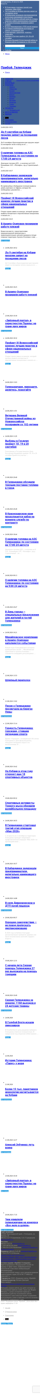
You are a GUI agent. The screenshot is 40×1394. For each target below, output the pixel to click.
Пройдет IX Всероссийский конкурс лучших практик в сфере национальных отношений (21, 20)
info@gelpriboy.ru (7, 1240)
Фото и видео (11, 112)
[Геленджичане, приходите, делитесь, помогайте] (17, 380)
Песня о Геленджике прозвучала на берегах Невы (19, 708)
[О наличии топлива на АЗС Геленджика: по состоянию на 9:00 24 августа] (17, 573)
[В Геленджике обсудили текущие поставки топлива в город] (17, 475)
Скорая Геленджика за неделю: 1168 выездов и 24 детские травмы (20, 1002)
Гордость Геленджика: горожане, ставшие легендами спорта (19, 731)
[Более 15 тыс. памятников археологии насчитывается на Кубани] (17, 1082)
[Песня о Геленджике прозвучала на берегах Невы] (17, 699)
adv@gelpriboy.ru (18, 1243)
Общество (13, 89)
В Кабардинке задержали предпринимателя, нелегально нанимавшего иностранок (21, 16)
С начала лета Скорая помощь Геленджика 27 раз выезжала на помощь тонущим (21, 970)
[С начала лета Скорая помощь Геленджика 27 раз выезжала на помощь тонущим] (17, 959)
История (12, 100)
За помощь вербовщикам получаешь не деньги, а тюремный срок (19, 29)
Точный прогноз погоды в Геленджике (27, 80)
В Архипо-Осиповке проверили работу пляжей (21, 293)
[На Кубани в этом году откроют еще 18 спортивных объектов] (17, 764)
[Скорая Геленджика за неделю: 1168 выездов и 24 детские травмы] (17, 993)
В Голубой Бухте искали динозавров (19, 1024)
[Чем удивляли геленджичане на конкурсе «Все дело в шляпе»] (17, 1213)
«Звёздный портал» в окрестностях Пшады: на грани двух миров (20, 323)
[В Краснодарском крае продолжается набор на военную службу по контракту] (17, 507)
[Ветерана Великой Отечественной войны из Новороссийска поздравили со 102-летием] (17, 409)
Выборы (12, 96)
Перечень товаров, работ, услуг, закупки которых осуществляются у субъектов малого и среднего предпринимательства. (19, 1259)
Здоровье (12, 106)
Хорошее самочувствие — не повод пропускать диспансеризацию (21, 925)
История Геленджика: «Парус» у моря (18, 1062)
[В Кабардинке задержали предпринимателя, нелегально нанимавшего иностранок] (17, 862)
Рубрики (9, 85)
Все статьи (5, 1191)
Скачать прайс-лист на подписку (13, 1255)
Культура (12, 102)
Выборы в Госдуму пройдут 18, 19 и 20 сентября (17, 443)
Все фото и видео (7, 1230)
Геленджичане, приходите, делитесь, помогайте (21, 388)
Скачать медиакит (7, 1249)
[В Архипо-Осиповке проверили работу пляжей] (17, 285)
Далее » (8, 269)
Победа (12, 87)
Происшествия (14, 93)
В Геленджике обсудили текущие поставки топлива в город (21, 484)
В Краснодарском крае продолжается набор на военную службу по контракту (19, 518)
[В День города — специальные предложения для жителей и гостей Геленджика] (17, 605)
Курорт (12, 91)
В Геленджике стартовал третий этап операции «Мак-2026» (18, 8)
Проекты (9, 108)
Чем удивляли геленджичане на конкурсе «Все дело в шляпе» (21, 1222)
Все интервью (6, 1152)
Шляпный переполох (17, 680)
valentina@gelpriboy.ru (29, 1247)
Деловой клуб (14, 110)
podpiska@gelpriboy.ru (29, 1251)
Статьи (8, 81)
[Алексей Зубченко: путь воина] (17, 1138)
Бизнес (11, 98)
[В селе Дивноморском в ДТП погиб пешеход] (17, 896)
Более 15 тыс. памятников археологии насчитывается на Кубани (22, 1092)
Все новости (5, 241)
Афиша (8, 114)
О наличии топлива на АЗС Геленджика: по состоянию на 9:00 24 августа (22, 583)
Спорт (11, 104)
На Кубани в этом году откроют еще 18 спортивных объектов (19, 774)
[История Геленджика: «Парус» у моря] (17, 1054)
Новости (9, 79)
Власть (11, 95)
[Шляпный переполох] (17, 673)
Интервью (10, 83)
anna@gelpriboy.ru (24, 1245)
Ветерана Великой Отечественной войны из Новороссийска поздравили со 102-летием (21, 41)
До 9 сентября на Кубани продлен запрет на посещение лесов (19, 134)
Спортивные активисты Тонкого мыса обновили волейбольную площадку (20, 805)
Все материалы (6, 331)
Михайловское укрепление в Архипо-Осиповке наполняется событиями (21, 640)
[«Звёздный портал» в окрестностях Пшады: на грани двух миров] (17, 314)
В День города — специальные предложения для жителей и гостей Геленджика (22, 616)
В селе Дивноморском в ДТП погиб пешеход (21, 27)
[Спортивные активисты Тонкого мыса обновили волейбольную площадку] (17, 796)
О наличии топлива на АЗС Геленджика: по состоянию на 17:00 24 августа (19, 155)
